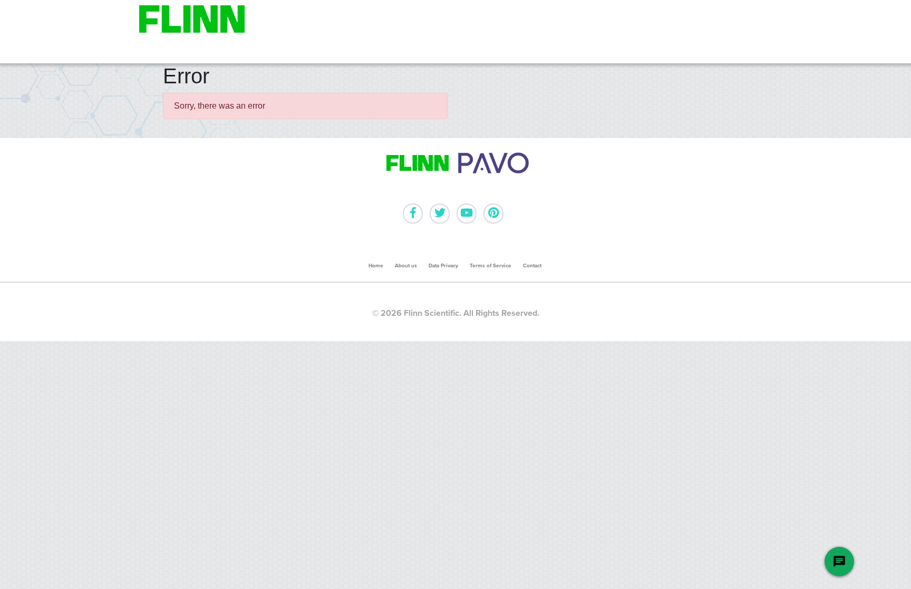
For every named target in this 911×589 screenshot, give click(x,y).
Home (376, 266)
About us (406, 266)
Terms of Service (490, 266)
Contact (532, 266)
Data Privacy (443, 266)
